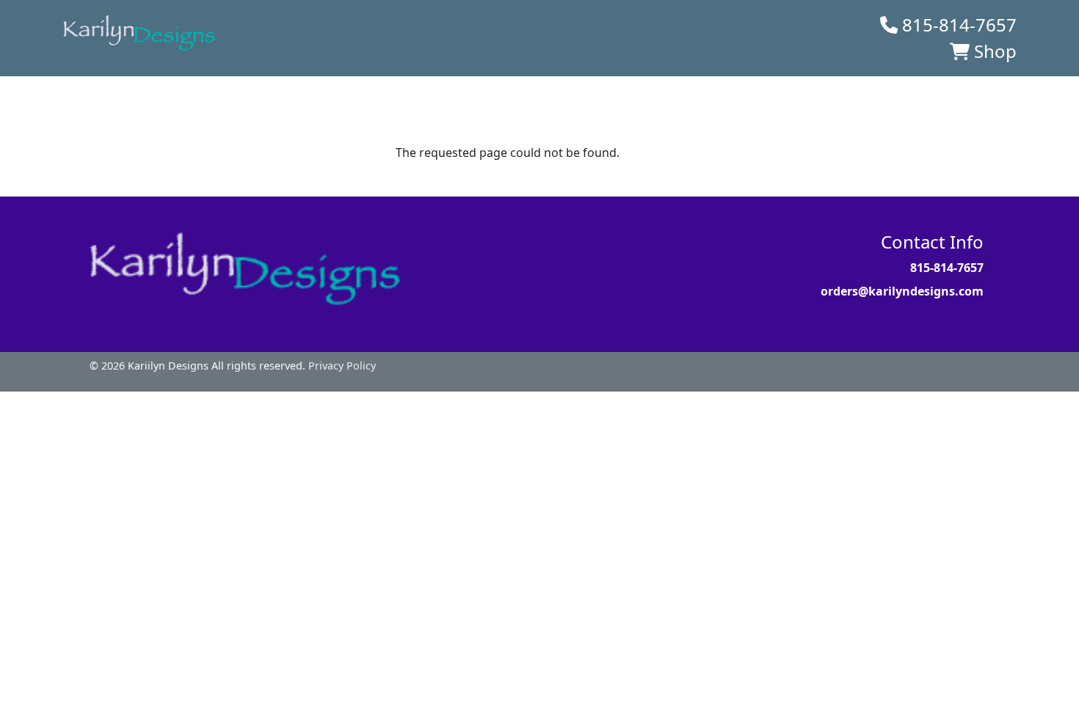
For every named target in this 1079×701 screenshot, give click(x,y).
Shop (995, 51)
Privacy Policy (342, 365)
